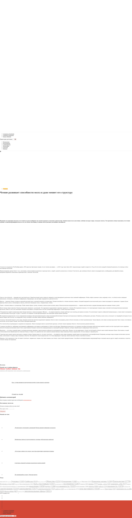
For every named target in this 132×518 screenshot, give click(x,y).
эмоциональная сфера (38, 491)
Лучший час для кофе (17, 394)
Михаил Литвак (41, 481)
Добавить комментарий (7, 196)
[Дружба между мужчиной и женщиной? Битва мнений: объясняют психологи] (9, 427)
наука (15, 370)
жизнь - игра (104, 484)
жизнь (93, 484)
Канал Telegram (7, 498)
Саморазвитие (6, 144)
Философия (6, 146)
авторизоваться (27, 400)
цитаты (21, 491)
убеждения (110, 489)
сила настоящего (89, 489)
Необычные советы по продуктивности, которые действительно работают (34, 439)
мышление (10, 370)
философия (11, 491)
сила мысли (73, 489)
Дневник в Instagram (8, 497)
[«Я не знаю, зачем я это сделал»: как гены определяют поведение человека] (9, 451)
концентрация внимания (10, 486)
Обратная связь (14, 493)
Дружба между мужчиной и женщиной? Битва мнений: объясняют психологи (35, 427)
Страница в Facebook (8, 495)
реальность (20, 370)
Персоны (86, 481)
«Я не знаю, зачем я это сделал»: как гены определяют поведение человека (34, 451)
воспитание (59, 484)
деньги (84, 484)
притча (93, 486)
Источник (2, 364)
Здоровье (18, 481)
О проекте (21, 493)
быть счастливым (44, 484)
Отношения (69, 481)
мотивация (23, 486)
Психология (6, 142)
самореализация (46, 489)
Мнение (5, 148)
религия (127, 486)
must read (3, 481)
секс (66, 489)
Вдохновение (6, 143)
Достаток (5, 147)
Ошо (79, 481)
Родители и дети (7, 484)
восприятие (71, 484)
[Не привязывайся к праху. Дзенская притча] (9, 474)
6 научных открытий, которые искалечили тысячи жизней (30, 463)
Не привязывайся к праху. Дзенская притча (26, 474)
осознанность (66, 486)
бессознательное (26, 484)
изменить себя (3, 370)
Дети (9, 481)
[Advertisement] (66, 208)
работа (103, 486)
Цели (17, 484)
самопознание (26, 370)
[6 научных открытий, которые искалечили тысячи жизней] (9, 463)
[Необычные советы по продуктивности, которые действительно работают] (9, 439)
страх (102, 489)
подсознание (82, 486)
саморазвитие (28, 489)
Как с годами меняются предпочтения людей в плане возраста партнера (30, 382)
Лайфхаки (31, 481)
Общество (53, 481)
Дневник (5, 188)
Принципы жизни (101, 481)
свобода (59, 489)
